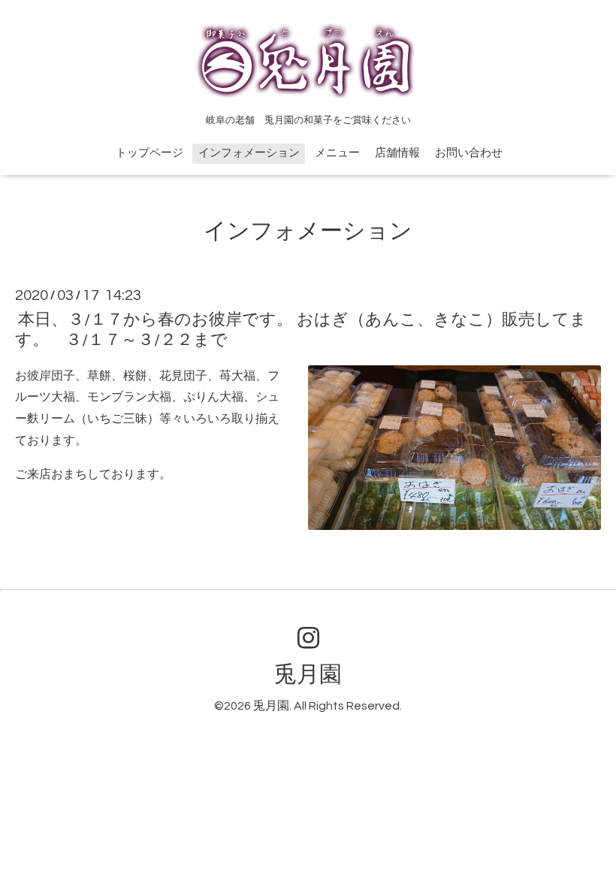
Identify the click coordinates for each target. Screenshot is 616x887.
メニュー (337, 153)
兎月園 (308, 674)
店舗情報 (397, 153)
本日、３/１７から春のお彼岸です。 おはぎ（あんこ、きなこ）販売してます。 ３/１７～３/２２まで (301, 329)
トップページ (149, 153)
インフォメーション (249, 153)
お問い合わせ (469, 153)
